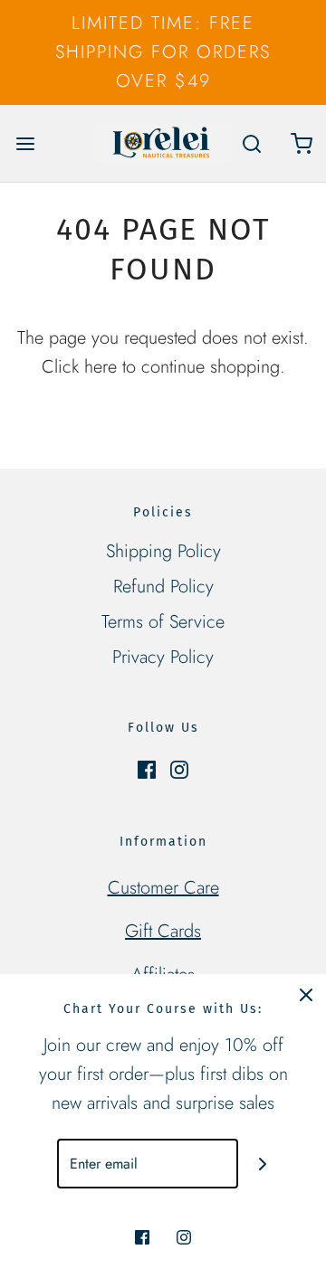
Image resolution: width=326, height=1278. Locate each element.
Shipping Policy (163, 551)
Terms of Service (163, 622)
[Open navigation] (25, 143)
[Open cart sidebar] (301, 143)
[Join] (263, 1163)
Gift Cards (163, 931)
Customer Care (163, 888)
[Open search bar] (251, 143)
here (100, 367)
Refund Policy (163, 586)
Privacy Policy (163, 657)
